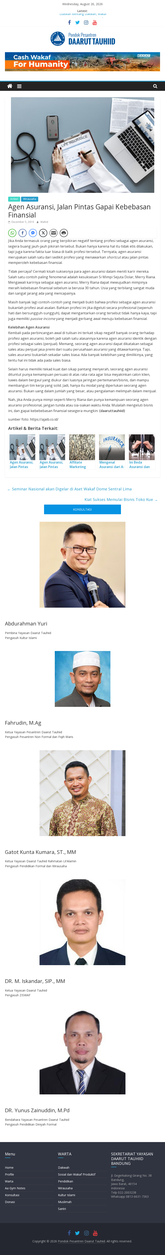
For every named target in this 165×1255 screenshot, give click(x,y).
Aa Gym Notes (15, 1188)
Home (9, 1167)
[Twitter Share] (43, 233)
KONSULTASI (82, 509)
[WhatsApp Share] (12, 233)
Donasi (10, 1202)
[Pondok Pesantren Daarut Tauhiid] (10, 86)
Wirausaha (29, 199)
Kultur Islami (66, 1195)
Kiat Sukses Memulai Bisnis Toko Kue (121, 499)
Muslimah (65, 1202)
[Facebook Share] (22, 233)
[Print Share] (64, 233)
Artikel (14, 199)
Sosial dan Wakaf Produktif (76, 1174)
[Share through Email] (53, 233)
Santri (62, 1209)
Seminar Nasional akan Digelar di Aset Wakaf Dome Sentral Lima (69, 488)
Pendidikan (65, 1181)
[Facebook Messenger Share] (33, 233)
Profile (9, 1174)
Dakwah (63, 1167)
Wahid (44, 222)
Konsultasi (12, 1195)
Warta (9, 1181)
